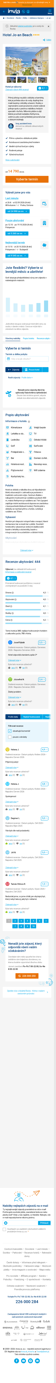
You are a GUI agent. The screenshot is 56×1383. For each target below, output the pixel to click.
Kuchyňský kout (18, 476)
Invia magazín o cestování (24, 1269)
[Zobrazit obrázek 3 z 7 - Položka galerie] (32, 80)
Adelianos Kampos (36, 18)
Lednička (15, 439)
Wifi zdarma (39, 470)
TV (35, 433)
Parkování (17, 1252)
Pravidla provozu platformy (27, 1289)
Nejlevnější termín (15, 242)
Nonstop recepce (41, 464)
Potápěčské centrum (18, 452)
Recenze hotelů (32, 1252)
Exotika (6, 1252)
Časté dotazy (13, 1262)
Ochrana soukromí (15, 1286)
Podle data (13, 717)
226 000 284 (27, 1301)
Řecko (18, 18)
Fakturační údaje (32, 1266)
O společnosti (34, 1279)
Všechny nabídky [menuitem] (12, 338)
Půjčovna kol (17, 470)
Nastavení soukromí (36, 1286)
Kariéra (42, 1276)
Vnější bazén (40, 427)
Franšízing (19, 1279)
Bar (12, 458)
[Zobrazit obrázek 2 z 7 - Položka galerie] (21, 80)
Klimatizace (16, 427)
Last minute (11, 198)
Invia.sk (24, 1352)
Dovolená (10, 18)
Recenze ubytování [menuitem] (45, 338)
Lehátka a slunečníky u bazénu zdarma (18, 433)
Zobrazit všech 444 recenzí (17, 89)
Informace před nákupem (34, 1262)
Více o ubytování (12, 160)
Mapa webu (44, 1269)
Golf (13, 446)
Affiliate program (29, 1276)
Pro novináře (12, 1276)
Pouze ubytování (14, 220)
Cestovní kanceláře (13, 1249)
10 (34, 926)
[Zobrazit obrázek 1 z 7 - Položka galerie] (11, 80)
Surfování (38, 446)
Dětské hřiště (40, 439)
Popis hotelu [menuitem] (28, 338)
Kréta (25, 18)
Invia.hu (31, 1352)
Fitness (37, 452)
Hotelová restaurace (18, 464)
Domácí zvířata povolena (41, 458)
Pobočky (7, 1279)
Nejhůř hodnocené (31, 717)
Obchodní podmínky (12, 1266)
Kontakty (47, 1279)
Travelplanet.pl (42, 1352)
